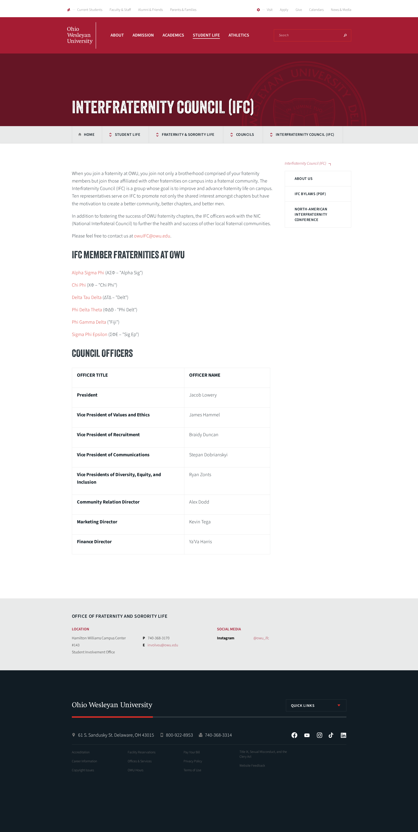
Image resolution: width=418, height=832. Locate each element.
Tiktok (331, 735)
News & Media (341, 9)
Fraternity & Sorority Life (188, 134)
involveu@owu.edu (163, 645)
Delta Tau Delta (87, 297)
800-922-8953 (179, 735)
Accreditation (81, 752)
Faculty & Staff (120, 9)
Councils (245, 134)
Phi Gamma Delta (89, 322)
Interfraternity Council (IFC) (305, 134)
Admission (143, 35)
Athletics (239, 35)
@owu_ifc (261, 638)
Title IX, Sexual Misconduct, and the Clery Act (263, 754)
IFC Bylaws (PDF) (310, 194)
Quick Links (303, 705)
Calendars (316, 9)
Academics (173, 35)
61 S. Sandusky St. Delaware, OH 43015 (116, 735)
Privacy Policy (193, 761)
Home (89, 134)
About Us (304, 178)
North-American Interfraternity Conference (311, 214)
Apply (284, 9)
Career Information (84, 761)
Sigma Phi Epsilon (89, 334)
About (117, 35)
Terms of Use (192, 770)
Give (299, 9)
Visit (270, 9)
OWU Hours (135, 770)
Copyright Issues (83, 770)
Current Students (89, 9)
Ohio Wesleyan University (81, 41)
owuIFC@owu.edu (152, 236)
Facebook (294, 735)
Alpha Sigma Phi (88, 272)
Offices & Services (140, 761)
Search (345, 35)
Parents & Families (183, 9)
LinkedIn (343, 735)
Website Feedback (252, 765)
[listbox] (316, 705)
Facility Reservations (142, 752)
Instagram (319, 735)
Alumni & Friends (150, 9)
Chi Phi (79, 285)
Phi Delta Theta (87, 309)
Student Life (206, 35)
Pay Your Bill (192, 752)
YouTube (307, 735)
